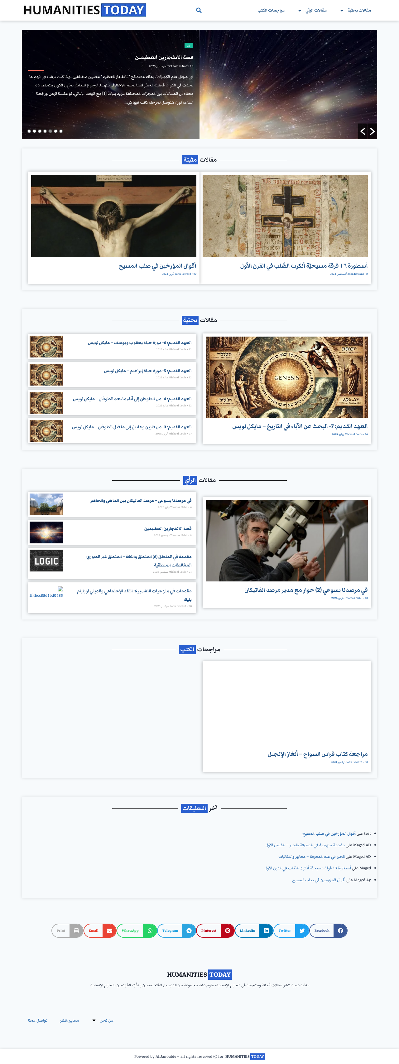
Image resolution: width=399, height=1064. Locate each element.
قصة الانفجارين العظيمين (168, 528)
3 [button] (50, 131)
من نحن (106, 1020)
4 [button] (45, 131)
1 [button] (61, 131)
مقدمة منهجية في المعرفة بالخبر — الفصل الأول (305, 845)
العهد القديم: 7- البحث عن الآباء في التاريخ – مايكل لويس (300, 426)
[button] (199, 10)
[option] (199, 84)
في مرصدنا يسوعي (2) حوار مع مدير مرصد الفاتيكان (306, 590)
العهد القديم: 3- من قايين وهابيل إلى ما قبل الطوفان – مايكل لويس (132, 427)
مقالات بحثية (359, 10)
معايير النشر (69, 1020)
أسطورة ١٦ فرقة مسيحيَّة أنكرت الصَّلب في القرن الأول (304, 265)
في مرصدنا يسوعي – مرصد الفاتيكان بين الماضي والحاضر (141, 500)
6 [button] (34, 131)
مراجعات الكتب (271, 10)
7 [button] (29, 131)
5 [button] (40, 131)
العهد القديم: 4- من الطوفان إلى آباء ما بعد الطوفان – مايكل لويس (132, 399)
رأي (188, 45)
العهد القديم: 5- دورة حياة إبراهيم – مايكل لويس (148, 370)
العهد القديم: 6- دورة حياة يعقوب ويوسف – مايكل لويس (140, 342)
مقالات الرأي (316, 10)
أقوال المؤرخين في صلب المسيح (157, 265)
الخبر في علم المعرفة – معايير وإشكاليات (311, 856)
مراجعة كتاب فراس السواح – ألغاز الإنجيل (317, 754)
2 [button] (56, 131)
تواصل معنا (37, 1020)
